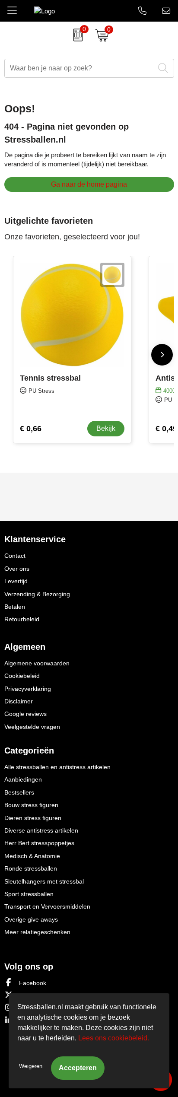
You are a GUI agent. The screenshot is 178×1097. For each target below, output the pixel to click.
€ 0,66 (30, 428)
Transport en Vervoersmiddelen (47, 906)
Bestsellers (19, 792)
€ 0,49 (166, 428)
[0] (76, 35)
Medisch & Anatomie (32, 855)
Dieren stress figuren (32, 817)
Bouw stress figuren (31, 804)
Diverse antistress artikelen (41, 830)
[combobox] (79, 68)
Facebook (31, 982)
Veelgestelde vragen (32, 726)
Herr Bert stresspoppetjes (39, 842)
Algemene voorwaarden (37, 663)
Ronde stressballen (30, 868)
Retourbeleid (21, 619)
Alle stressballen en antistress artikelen (57, 766)
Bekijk (105, 428)
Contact (14, 555)
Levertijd (16, 581)
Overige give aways (31, 919)
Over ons (16, 568)
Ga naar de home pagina (89, 184)
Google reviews (25, 713)
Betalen (14, 606)
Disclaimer (18, 701)
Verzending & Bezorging (37, 594)
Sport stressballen (29, 893)
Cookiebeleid (22, 675)
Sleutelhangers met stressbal (44, 881)
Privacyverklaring (27, 688)
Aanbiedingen (23, 779)
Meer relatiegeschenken (37, 931)
